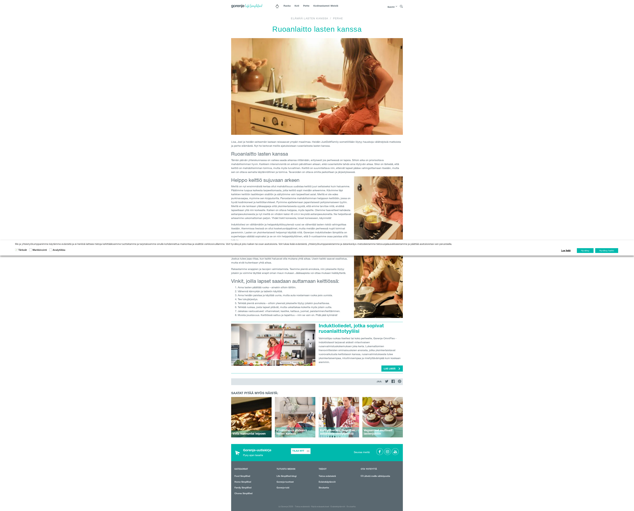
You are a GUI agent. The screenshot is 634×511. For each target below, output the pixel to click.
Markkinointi (40, 250)
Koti (297, 6)
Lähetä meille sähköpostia (376, 476)
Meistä (334, 6)
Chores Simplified (243, 494)
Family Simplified (242, 488)
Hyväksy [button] (585, 250)
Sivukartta (324, 488)
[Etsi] (401, 6)
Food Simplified (242, 476)
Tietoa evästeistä (327, 476)
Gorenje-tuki (283, 488)
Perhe (306, 6)
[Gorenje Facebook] (379, 451)
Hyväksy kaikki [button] (606, 250)
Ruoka (287, 6)
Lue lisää (566, 250)
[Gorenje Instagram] (387, 451)
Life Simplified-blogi (287, 476)
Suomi (391, 7)
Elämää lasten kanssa (309, 18)
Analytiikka (59, 250)
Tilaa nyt (298, 451)
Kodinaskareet (320, 6)
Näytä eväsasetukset (320, 506)
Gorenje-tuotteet (285, 482)
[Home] (277, 6)
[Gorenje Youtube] (395, 451)
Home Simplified (242, 482)
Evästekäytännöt (327, 482)
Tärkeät (22, 250)
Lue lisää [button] (390, 369)
